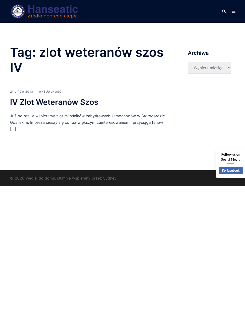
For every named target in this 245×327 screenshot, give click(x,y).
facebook (233, 170)
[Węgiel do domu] (45, 11)
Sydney (110, 178)
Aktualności (51, 91)
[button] (224, 11)
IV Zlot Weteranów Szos (54, 102)
